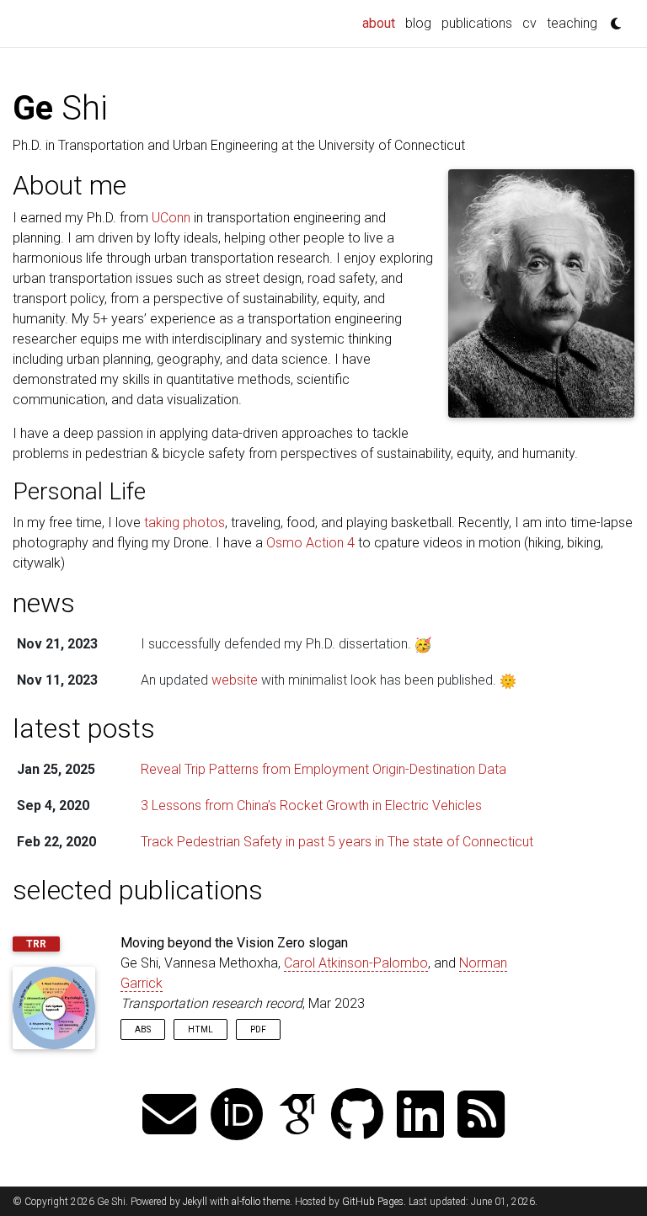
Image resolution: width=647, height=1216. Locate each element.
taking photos (184, 523)
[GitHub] (357, 1116)
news (44, 603)
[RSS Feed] (481, 1116)
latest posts (84, 728)
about (381, 22)
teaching (572, 23)
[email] (169, 1116)
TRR (36, 944)
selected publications (138, 890)
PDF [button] (258, 1029)
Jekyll (195, 1202)
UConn (171, 218)
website (234, 680)
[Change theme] (611, 18)
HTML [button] (200, 1029)
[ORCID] (237, 1116)
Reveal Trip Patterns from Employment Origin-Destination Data (323, 769)
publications (476, 23)
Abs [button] (143, 1029)
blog (418, 23)
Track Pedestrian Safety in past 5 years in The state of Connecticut (337, 842)
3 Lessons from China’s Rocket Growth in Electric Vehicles (311, 805)
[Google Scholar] (297, 1116)
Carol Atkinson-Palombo (356, 963)
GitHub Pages (373, 1202)
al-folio (246, 1202)
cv (529, 23)
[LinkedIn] (420, 1116)
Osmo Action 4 (310, 543)
